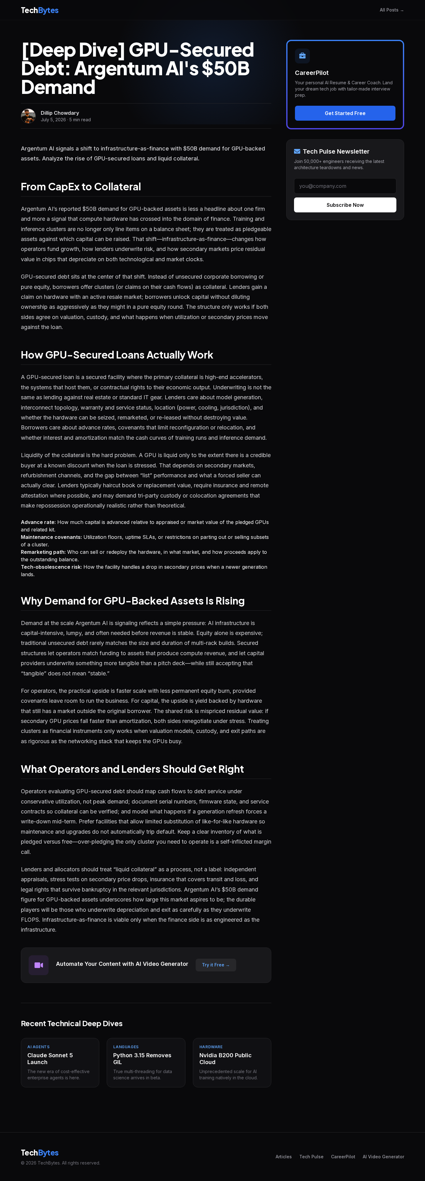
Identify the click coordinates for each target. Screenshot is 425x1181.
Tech (40, 10)
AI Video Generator (383, 1156)
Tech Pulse (311, 1156)
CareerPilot (343, 1156)
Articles (284, 1156)
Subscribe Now (345, 205)
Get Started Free (345, 113)
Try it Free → (216, 964)
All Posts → (392, 9)
